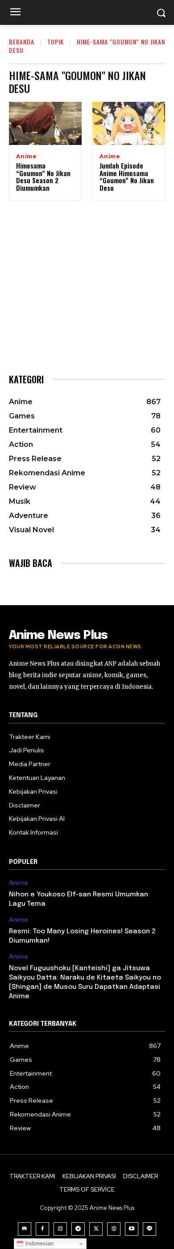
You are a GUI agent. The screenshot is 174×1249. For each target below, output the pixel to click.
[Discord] (24, 1229)
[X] (96, 1229)
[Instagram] (60, 1229)
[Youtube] (131, 1229)
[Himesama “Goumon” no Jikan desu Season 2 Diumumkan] (45, 123)
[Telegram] (78, 1229)
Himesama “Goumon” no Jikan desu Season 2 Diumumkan (43, 177)
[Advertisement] (87, 277)
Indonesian (39, 1243)
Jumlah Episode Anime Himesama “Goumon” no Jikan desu (126, 177)
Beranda (21, 41)
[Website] (113, 1229)
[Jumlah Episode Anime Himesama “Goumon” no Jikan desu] (128, 123)
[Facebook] (42, 1229)
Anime (26, 156)
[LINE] (149, 1229)
